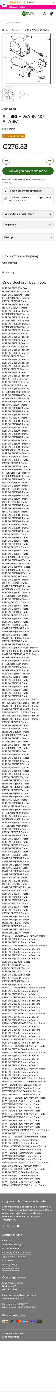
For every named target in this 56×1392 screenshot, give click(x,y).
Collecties (16, 30)
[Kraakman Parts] (28, 14)
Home (5, 30)
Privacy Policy (9, 1264)
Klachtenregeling (11, 1268)
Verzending (20, 179)
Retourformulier (10, 1248)
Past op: (8, 237)
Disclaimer (7, 1260)
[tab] (17, 200)
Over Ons (7, 1240)
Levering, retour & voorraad (16, 1252)
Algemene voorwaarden (14, 1256)
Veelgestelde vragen (12, 1244)
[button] (50, 14)
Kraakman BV (18, 1333)
